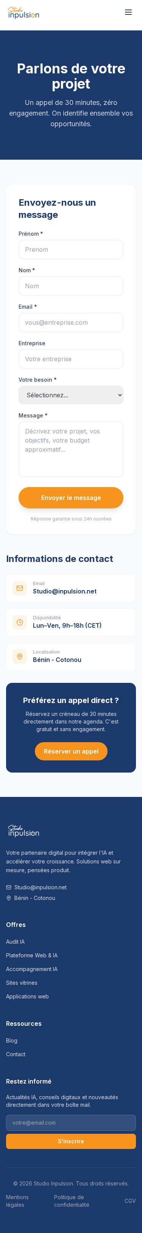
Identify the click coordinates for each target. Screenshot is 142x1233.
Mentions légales (17, 1201)
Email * (28, 306)
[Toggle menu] (128, 12)
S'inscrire (71, 1141)
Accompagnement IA (32, 969)
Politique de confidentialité (71, 1201)
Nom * (27, 270)
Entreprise (32, 343)
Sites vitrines (21, 982)
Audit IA (15, 941)
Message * (33, 415)
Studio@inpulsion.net (65, 591)
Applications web (27, 996)
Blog (11, 1040)
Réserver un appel (71, 751)
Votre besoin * (38, 379)
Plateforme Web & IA (32, 955)
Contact (15, 1054)
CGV (130, 1201)
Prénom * (31, 233)
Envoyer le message (71, 497)
